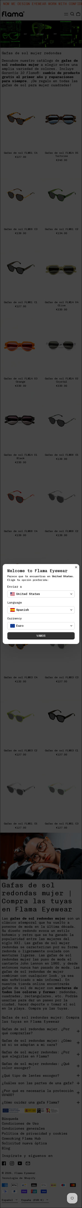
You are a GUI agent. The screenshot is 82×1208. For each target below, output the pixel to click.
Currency (14, 618)
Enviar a (14, 586)
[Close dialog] (76, 567)
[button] (41, 594)
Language (14, 602)
